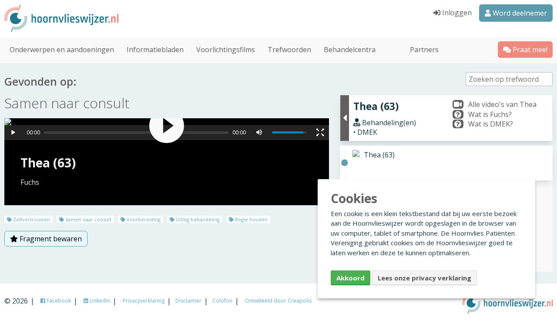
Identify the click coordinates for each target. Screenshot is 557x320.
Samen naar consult (87, 219)
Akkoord (350, 277)
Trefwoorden (289, 49)
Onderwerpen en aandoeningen (62, 49)
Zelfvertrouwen (31, 219)
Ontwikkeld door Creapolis (278, 300)
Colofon (222, 300)
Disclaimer (188, 300)
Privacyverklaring (143, 300)
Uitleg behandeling (197, 219)
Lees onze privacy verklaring (424, 277)
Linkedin (99, 300)
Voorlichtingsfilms (225, 49)
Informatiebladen (155, 49)
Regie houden (251, 219)
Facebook (58, 300)
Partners (424, 49)
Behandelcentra (350, 49)
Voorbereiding (143, 219)
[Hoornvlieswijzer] (43, 18)
